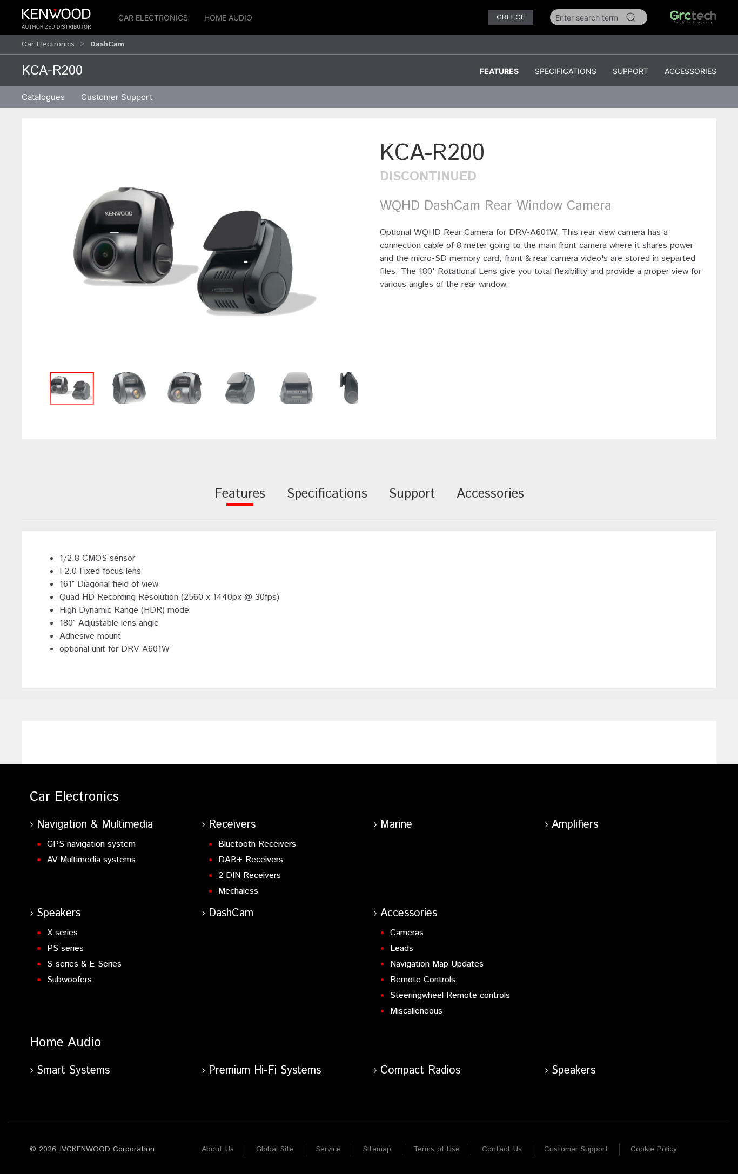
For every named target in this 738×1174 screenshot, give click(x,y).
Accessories (690, 71)
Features (499, 71)
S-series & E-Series (84, 964)
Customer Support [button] (116, 97)
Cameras (407, 933)
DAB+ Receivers (250, 860)
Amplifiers (575, 825)
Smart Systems (73, 1070)
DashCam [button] (107, 44)
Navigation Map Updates (437, 964)
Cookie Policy (653, 1149)
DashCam (231, 913)
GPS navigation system (91, 844)
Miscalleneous (416, 1011)
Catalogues (43, 97)
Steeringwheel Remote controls (450, 995)
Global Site (275, 1149)
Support (630, 71)
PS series (65, 948)
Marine (396, 825)
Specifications (565, 71)
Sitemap (377, 1149)
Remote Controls (422, 980)
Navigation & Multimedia (95, 825)
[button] (195, 251)
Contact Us (502, 1149)
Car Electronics (153, 17)
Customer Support (576, 1149)
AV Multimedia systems (91, 860)
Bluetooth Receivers (257, 844)
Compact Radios (420, 1070)
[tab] (240, 501)
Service (328, 1149)
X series (62, 933)
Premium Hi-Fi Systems (265, 1070)
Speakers (58, 913)
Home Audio (228, 17)
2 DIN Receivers (249, 875)
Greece (511, 17)
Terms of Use (436, 1149)
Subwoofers (69, 980)
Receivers (232, 825)
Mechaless (238, 891)
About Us (218, 1149)
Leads (401, 948)
